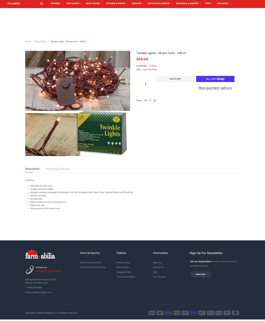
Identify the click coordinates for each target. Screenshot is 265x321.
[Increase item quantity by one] (151, 84)
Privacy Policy (124, 262)
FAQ (155, 272)
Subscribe (200, 274)
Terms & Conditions (126, 277)
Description (32, 168)
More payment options (215, 88)
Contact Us (158, 267)
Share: (139, 100)
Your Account (159, 277)
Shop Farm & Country (90, 262)
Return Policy (123, 267)
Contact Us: (41, 267)
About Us (157, 262)
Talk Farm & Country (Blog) (93, 267)
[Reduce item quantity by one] (140, 84)
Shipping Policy (124, 272)
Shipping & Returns (58, 168)
